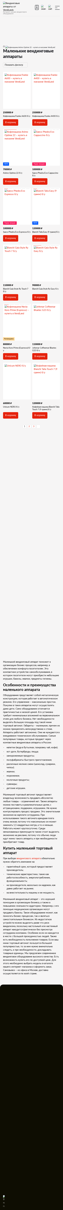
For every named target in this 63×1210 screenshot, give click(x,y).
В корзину (10, 122)
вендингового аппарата (29, 858)
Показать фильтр (14, 65)
